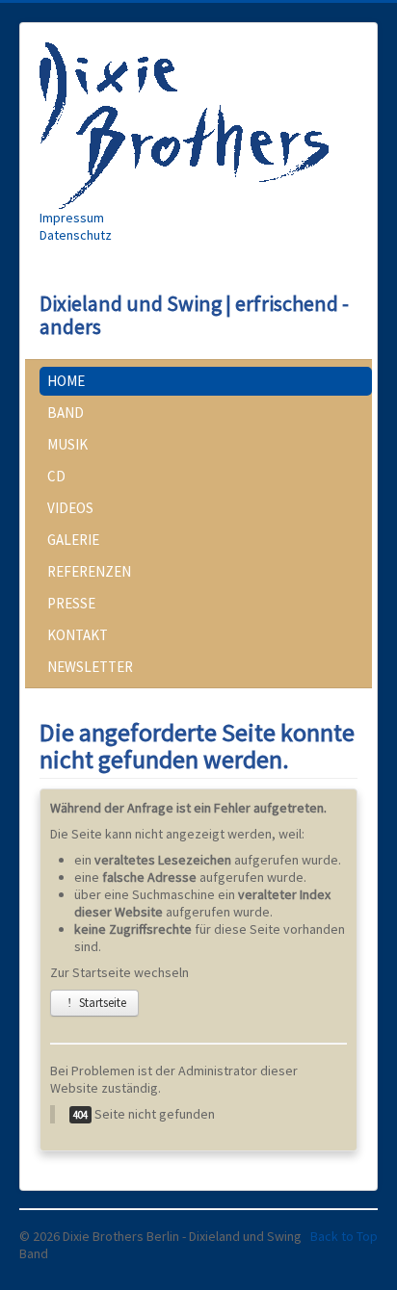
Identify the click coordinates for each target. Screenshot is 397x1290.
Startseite (101, 1002)
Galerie (73, 539)
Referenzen (89, 571)
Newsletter (90, 667)
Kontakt (77, 635)
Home (66, 381)
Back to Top (344, 1236)
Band (65, 412)
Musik (67, 444)
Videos (70, 508)
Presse (71, 603)
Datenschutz (76, 235)
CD (56, 476)
